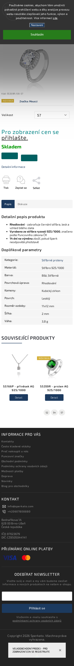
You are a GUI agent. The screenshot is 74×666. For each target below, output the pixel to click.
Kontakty (7, 441)
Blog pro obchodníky (15, 486)
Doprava (7, 476)
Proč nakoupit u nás (14, 451)
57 (62, 412)
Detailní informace (13, 166)
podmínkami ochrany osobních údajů (37, 620)
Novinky (7, 481)
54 (54, 412)
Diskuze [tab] (23, 204)
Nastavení (37, 25)
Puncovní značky (12, 456)
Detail (19, 397)
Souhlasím (37, 34)
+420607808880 (19, 511)
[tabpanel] (18, 379)
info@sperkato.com (21, 506)
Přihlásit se (37, 608)
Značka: (28, 101)
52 (47, 412)
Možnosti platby (12, 471)
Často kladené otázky (16, 446)
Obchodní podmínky (14, 461)
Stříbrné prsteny (52, 260)
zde (55, 18)
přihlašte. (14, 137)
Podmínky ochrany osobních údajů (24, 466)
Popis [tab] (8, 204)
